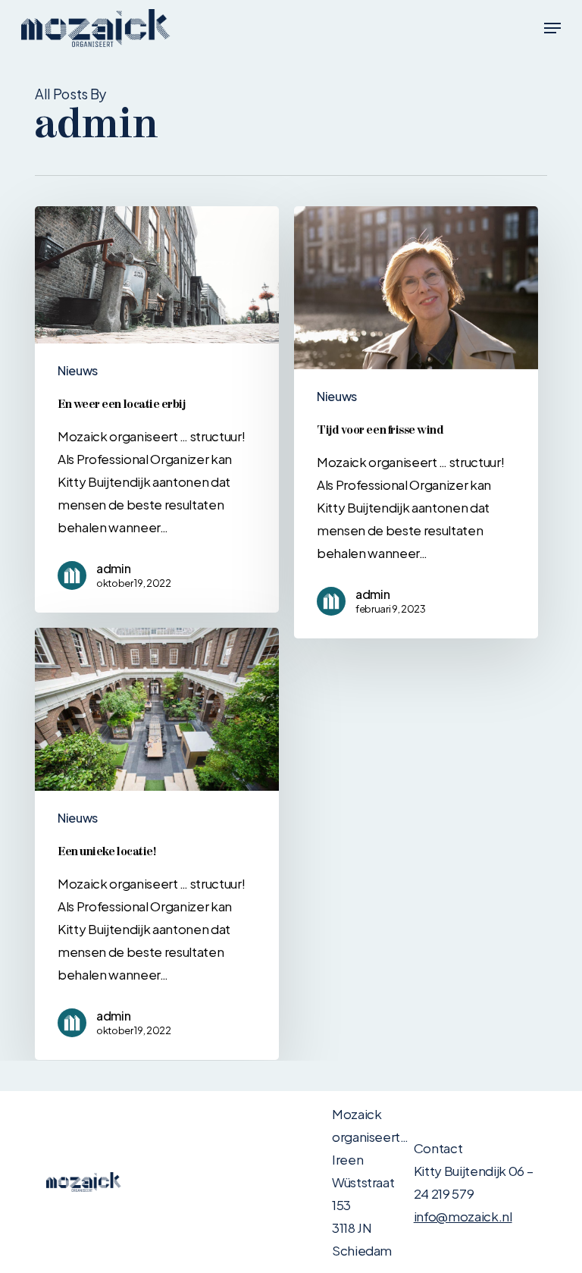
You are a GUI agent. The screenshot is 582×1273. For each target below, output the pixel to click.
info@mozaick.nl (463, 1216)
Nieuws (78, 370)
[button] (552, 28)
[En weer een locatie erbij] (157, 409)
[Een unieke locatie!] (157, 844)
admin (113, 568)
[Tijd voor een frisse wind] (416, 422)
